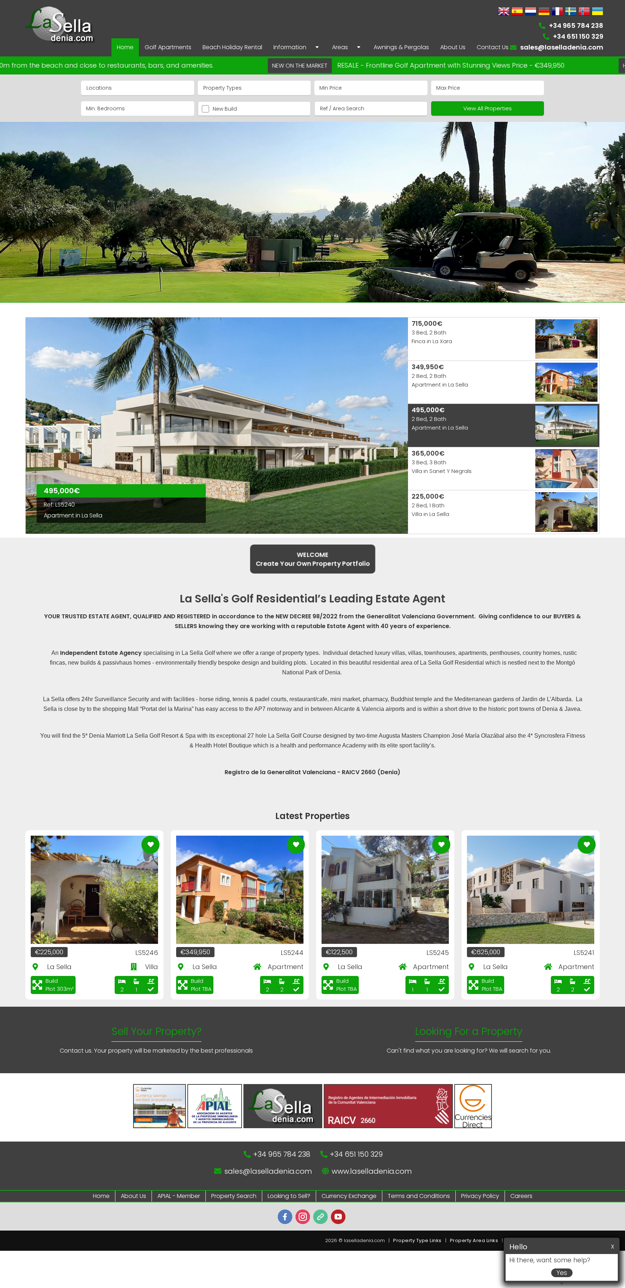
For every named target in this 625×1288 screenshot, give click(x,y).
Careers (521, 1196)
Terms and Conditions (419, 1196)
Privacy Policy (480, 1196)
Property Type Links (417, 1240)
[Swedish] (571, 11)
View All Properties (487, 108)
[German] (544, 11)
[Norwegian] (584, 11)
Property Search (233, 1196)
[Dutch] (530, 11)
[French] (557, 11)
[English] (504, 11)
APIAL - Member (178, 1196)
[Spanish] (517, 11)
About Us (133, 1196)
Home (101, 1196)
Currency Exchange (349, 1196)
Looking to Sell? (289, 1196)
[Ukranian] (597, 11)
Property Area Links (474, 1240)
